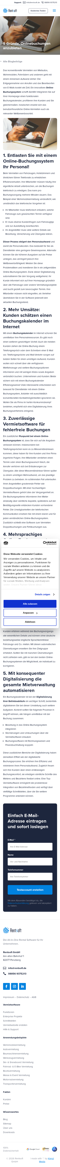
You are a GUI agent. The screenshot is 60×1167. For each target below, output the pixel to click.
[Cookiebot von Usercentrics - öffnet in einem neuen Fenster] (43, 543)
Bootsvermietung (11, 1070)
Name (11, 855)
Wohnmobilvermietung (14, 1045)
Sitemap (7, 1123)
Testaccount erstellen (30, 890)
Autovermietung (11, 1049)
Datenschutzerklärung (18, 903)
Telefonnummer (15, 870)
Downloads (9, 1132)
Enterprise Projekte (12, 1016)
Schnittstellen (9, 1020)
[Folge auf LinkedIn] (22, 986)
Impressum (8, 997)
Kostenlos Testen (38, 10)
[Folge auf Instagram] (14, 986)
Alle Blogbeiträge (12, 61)
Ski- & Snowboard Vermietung (18, 1062)
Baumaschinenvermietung (16, 1053)
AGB (34, 997)
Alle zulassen (30, 603)
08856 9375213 (50, 2)
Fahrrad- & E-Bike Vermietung (18, 1066)
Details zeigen (42, 594)
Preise (6, 1103)
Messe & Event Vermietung (16, 1075)
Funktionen (8, 1012)
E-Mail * (11, 840)
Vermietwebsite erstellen (15, 1025)
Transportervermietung (14, 1083)
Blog (5, 1119)
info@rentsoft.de (33, 2)
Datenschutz (23, 997)
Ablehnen (30, 622)
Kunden (7, 1099)
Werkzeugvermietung (13, 1057)
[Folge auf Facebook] (6, 986)
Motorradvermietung (13, 1079)
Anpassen (28, 612)
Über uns (7, 1128)
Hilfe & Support (10, 1029)
